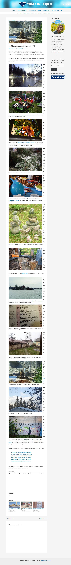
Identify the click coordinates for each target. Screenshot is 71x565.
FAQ (58, 10)
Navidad (28, 13)
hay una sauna (25, 273)
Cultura (21, 13)
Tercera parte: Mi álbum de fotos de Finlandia (21, 455)
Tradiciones (45, 13)
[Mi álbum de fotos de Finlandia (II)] (26, 505)
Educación (52, 13)
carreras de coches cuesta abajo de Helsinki (20, 114)
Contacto (54, 10)
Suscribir (53, 69)
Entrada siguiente (43, 518)
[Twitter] (65, 4)
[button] (15, 10)
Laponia (39, 10)
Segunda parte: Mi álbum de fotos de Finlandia (21, 454)
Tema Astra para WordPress (45, 560)
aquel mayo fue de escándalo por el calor (26, 142)
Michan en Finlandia (39, 3)
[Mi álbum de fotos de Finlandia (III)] (14, 505)
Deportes (32, 13)
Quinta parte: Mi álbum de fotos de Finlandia (21, 459)
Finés (49, 13)
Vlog (17, 13)
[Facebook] (63, 4)
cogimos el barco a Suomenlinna (37, 300)
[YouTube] (68, 4)
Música (24, 13)
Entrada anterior (10, 518)
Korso (26, 439)
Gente (36, 13)
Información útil (46, 10)
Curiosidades (19, 48)
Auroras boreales (32, 10)
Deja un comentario (12, 48)
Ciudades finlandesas (22, 10)
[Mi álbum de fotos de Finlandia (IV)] (38, 505)
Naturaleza (40, 13)
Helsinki (13, 10)
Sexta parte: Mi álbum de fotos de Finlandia (20, 461)
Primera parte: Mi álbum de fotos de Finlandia (21, 452)
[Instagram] (66, 4)
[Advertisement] (27, 484)
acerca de (56, 52)
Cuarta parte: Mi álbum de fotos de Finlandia (21, 457)
